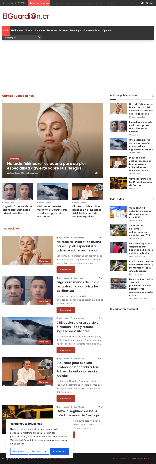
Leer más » (65, 269)
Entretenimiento (91, 30)
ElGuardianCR (62, 458)
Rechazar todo (39, 451)
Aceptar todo (59, 451)
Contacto (148, 458)
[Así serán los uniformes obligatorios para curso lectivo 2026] (118, 230)
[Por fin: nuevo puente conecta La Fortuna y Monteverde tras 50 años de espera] (118, 265)
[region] (39, 438)
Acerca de (124, 458)
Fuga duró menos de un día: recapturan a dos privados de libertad (17, 210)
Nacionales (17, 30)
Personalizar (19, 451)
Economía (40, 30)
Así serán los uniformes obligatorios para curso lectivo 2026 (139, 230)
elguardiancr (14, 173)
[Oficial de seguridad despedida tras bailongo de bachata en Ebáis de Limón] (118, 247)
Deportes (52, 30)
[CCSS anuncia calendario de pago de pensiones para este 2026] (118, 212)
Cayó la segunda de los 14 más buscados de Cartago (78, 413)
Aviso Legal (136, 458)
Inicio (6, 30)
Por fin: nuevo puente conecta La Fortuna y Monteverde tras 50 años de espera (141, 266)
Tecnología (75, 30)
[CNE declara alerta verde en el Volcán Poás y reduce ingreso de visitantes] (52, 191)
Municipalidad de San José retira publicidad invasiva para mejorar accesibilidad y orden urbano (141, 287)
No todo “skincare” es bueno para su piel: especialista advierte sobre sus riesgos (79, 246)
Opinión (107, 30)
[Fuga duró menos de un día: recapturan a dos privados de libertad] (17, 191)
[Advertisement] (78, 66)
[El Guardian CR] (26, 16)
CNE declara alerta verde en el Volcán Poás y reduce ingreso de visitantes (87, 3)
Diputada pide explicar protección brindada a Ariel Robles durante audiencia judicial (86, 211)
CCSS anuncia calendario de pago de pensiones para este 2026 (140, 212)
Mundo (28, 30)
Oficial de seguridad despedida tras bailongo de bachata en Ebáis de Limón (141, 248)
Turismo (63, 30)
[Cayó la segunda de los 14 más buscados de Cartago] (118, 183)
